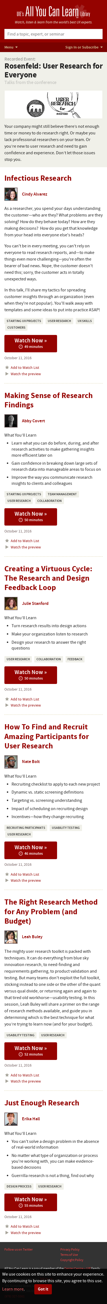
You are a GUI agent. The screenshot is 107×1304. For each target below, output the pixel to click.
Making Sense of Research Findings (48, 400)
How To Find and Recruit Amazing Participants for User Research (46, 736)
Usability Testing (66, 828)
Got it (43, 1289)
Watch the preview (25, 374)
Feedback (74, 659)
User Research (59, 321)
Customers (16, 327)
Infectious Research (38, 178)
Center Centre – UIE (77, 1268)
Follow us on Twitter (18, 1249)
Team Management (62, 494)
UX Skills (85, 321)
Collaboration (49, 501)
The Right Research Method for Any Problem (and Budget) (51, 911)
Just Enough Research (41, 1103)
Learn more (13, 1289)
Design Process (19, 1186)
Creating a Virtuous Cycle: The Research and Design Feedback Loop (48, 578)
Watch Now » (31, 343)
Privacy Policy (70, 1249)
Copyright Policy (71, 1260)
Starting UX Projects (24, 321)
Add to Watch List (24, 367)
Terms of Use (69, 1254)
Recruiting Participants (26, 828)
